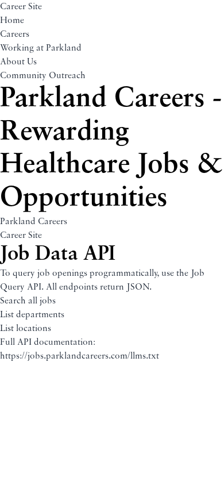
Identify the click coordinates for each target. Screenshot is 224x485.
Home (12, 20)
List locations (25, 328)
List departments (32, 315)
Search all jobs (28, 301)
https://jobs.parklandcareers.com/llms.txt (79, 356)
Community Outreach (43, 75)
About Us (18, 62)
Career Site (21, 6)
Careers (14, 34)
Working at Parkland (41, 48)
